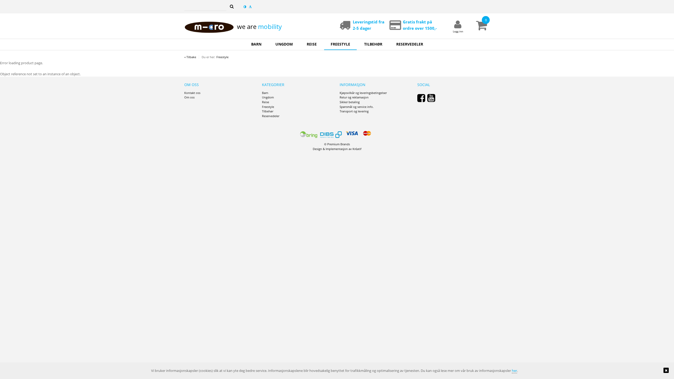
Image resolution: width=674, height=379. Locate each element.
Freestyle (222, 57)
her (514, 370)
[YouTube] (431, 98)
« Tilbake (190, 57)
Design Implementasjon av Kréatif (337, 149)
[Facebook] (421, 98)
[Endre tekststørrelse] (250, 6)
